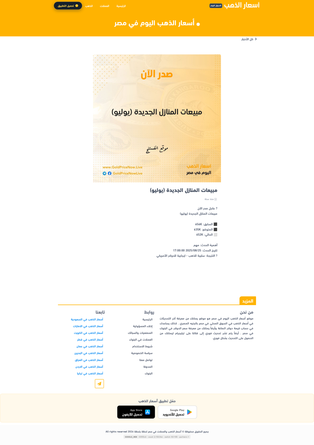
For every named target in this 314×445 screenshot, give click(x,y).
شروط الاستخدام (142, 346)
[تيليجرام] (99, 383)
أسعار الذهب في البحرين (88, 353)
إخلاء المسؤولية (142, 326)
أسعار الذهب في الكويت (88, 332)
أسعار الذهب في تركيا (90, 373)
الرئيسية (121, 5)
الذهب (89, 5)
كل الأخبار (247, 39)
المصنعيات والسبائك (140, 332)
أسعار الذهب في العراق (89, 359)
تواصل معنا (145, 359)
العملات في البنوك (140, 339)
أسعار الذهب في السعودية (87, 319)
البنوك (148, 373)
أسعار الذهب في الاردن (89, 366)
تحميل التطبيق (66, 5)
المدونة (147, 366)
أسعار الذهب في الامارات (88, 326)
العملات (104, 5)
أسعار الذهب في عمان (90, 346)
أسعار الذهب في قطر (90, 339)
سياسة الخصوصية (141, 353)
